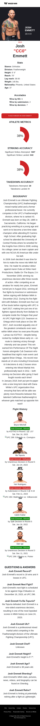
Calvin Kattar (20, 515)
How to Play (12, 708)
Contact (19, 708)
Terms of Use (32, 708)
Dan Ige (20, 544)
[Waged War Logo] (10, 3)
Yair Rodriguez (20, 484)
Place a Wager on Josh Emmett (20, 116)
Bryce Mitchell (20, 425)
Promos (25, 708)
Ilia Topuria (20, 455)
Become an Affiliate (31, 712)
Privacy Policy (7, 712)
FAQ (5, 708)
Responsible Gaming (18, 712)
